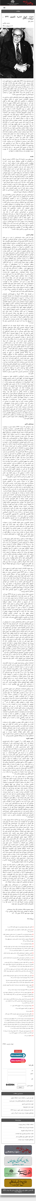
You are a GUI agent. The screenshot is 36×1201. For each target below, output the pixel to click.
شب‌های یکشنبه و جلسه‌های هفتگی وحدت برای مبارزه (21, 1101)
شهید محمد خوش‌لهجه (28, 1107)
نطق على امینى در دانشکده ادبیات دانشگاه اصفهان (22, 1098)
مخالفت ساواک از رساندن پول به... (25, 1124)
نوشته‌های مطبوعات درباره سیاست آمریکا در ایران (22, 1113)
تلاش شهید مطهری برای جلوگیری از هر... (24, 1137)
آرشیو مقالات (18, 1051)
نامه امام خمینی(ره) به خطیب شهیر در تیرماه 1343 (22, 1110)
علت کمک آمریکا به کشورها (27, 1131)
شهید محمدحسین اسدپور (27, 1104)
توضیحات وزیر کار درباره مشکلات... (25, 1127)
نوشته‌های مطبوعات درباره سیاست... (25, 1140)
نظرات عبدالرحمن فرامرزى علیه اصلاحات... (24, 1134)
